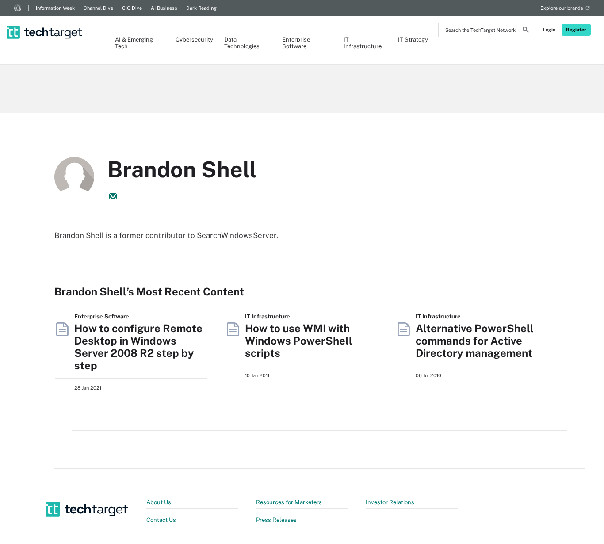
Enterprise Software (296, 43)
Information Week (55, 8)
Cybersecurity (191, 39)
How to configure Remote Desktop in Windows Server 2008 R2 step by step (138, 347)
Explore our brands (561, 8)
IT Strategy (413, 39)
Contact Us (161, 520)
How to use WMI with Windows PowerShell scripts (298, 340)
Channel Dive (98, 8)
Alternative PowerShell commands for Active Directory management (475, 340)
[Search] (526, 31)
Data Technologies (242, 43)
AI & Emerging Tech (134, 43)
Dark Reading (201, 8)
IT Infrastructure (362, 43)
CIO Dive (132, 8)
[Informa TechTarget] (17, 7)
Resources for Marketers (289, 502)
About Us (158, 502)
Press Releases (276, 520)
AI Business (164, 8)
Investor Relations (390, 502)
